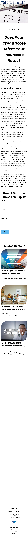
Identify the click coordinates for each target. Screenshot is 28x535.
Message (4, 218)
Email (3, 209)
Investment (14, 531)
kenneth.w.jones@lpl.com (14, 520)
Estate (14, 533)
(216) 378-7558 (16, 511)
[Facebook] (13, 522)
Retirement (14, 530)
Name (3, 200)
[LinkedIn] (15, 522)
